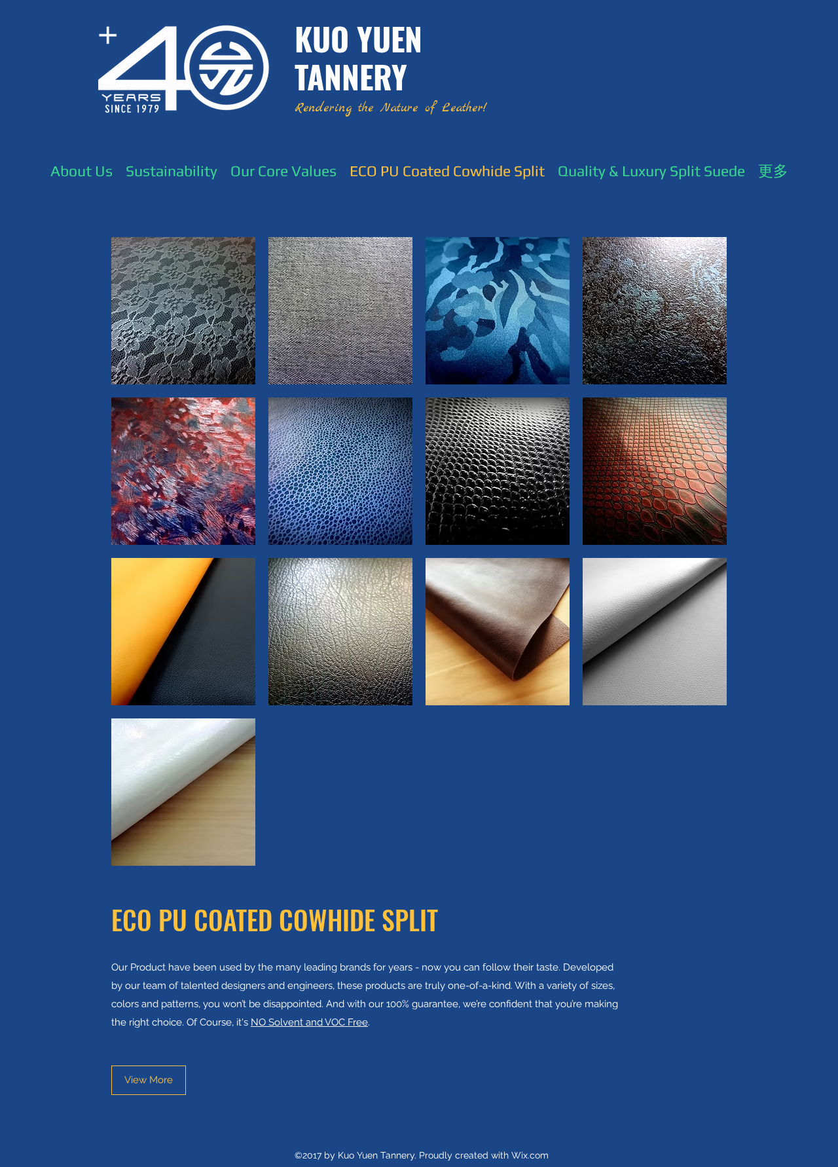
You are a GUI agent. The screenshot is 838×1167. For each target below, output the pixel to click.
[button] (183, 310)
